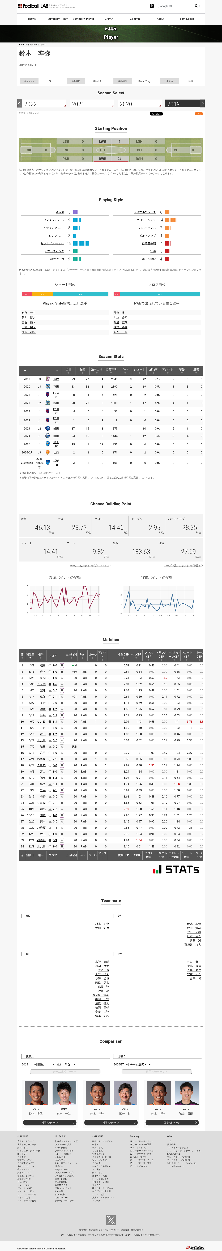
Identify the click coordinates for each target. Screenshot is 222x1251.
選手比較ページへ (157, 1071)
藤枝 (56, 379)
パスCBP (136, 654)
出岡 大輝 (102, 999)
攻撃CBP (123, 654)
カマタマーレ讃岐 (100, 1182)
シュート (139, 369)
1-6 (55, 684)
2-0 (55, 703)
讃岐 (43, 709)
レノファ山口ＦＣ (100, 1179)
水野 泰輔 (102, 961)
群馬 (43, 715)
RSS (199, 113)
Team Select (186, 18)
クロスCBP (149, 654)
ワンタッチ (53, 220)
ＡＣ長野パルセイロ (101, 1157)
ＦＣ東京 (21, 1157)
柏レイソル (22, 1154)
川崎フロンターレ (25, 1166)
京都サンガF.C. (24, 1179)
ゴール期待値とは (175, 1166)
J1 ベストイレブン (138, 1147)
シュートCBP (186, 654)
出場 (68, 369)
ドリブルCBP (161, 654)
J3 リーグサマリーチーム (141, 1160)
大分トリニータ (62, 1197)
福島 (43, 665)
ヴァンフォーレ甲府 (64, 1172)
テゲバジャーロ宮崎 (64, 1200)
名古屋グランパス (25, 1176)
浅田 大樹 (194, 932)
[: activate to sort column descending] (25, 370)
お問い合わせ (137, 1230)
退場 (196, 369)
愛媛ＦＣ (96, 1185)
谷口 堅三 (194, 961)
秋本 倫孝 (194, 936)
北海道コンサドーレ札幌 (66, 1141)
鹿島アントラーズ (25, 1141)
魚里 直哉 (120, 322)
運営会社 (125, 1230)
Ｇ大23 (41, 721)
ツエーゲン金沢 (99, 1160)
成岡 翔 (103, 986)
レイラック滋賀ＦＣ (101, 1166)
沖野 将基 (120, 327)
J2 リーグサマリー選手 (140, 1154)
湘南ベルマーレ (62, 1169)
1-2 (55, 709)
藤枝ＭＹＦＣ (61, 1185)
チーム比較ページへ (65, 1071)
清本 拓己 (102, 1016)
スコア (53, 655)
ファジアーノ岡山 (25, 1191)
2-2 (55, 809)
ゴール (125, 369)
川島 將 (195, 940)
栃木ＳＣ (96, 1144)
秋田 (56, 386)
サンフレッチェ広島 (26, 1194)
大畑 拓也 (102, 928)
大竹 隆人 (102, 974)
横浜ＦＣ (59, 1166)
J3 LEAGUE (97, 1136)
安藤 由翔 (102, 1011)
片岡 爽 (103, 991)
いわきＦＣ (60, 1157)
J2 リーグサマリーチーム (141, 1151)
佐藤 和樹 (29, 332)
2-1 (55, 696)
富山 (43, 734)
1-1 (55, 715)
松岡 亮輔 (102, 1007)
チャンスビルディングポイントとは (89, 565)
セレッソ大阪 (23, 1185)
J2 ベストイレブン (138, 1157)
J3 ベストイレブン (138, 1166)
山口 (56, 452)
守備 (153, 251)
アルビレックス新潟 (64, 1176)
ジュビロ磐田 (61, 1182)
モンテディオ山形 (63, 1154)
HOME (32, 18)
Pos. (82, 654)
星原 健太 (102, 1003)
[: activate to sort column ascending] (35, 370)
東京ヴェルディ (24, 1160)
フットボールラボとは (177, 1147)
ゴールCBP (199, 654)
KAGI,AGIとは (173, 1154)
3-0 (55, 728)
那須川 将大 (192, 944)
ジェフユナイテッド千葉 (28, 1151)
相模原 (41, 759)
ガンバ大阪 (22, 1182)
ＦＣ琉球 (96, 1200)
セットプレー (52, 243)
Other (170, 1136)
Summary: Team (58, 18)
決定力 (60, 212)
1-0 (55, 665)
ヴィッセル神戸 (24, 1188)
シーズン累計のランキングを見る (182, 565)
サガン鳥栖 (60, 1194)
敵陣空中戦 (57, 259)
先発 (82, 369)
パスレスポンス (54, 251)
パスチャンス (147, 227)
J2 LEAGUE (60, 1136)
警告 (182, 369)
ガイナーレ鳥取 (99, 1176)
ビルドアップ (147, 235)
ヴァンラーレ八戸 (63, 1144)
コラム (170, 1141)
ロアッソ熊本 (98, 1194)
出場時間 (111, 369)
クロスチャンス (146, 220)
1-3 (55, 721)
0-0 (55, 690)
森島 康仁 (194, 970)
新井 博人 (29, 317)
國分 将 (119, 312)
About (160, 18)
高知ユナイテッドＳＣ (102, 1188)
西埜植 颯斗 (100, 995)
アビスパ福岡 (23, 1197)
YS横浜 (41, 840)
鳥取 (43, 696)
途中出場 (96, 369)
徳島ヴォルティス (63, 1188)
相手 (41, 654)
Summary (134, 1136)
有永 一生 (29, 312)
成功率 (153, 369)
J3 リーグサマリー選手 (140, 1163)
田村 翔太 (29, 327)
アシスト (167, 369)
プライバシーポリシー (109, 1230)
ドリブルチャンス (145, 212)
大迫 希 (103, 970)
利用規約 (83, 1230)
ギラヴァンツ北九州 (101, 1191)
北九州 (41, 740)
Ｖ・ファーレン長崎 (26, 1200)
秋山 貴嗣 (194, 928)
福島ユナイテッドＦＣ (102, 1141)
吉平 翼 (195, 978)
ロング (56, 235)
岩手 (43, 753)
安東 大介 (194, 974)
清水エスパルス (24, 1172)
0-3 (55, 840)
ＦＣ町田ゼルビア (25, 1163)
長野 (43, 703)
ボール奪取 (149, 259)
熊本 (43, 671)
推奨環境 (93, 1230)
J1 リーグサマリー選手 (140, 1144)
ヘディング (53, 227)
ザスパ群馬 (97, 1147)
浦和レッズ (22, 1147)
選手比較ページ (50, 1122)
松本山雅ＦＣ (98, 1154)
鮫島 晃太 (102, 982)
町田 (56, 428)
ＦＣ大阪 (96, 1169)
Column (135, 18)
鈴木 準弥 (194, 924)
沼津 (43, 690)
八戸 (43, 728)
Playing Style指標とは (164, 269)
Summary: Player (83, 18)
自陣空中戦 (149, 243)
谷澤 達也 (102, 978)
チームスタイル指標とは (178, 1160)
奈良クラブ (97, 1172)
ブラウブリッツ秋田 (64, 1151)
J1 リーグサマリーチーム (141, 1141)
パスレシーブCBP (174, 654)
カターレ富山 (61, 1179)
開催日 (30, 654)
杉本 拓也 (102, 924)
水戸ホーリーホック (26, 1144)
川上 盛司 (120, 317)
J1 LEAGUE (22, 1136)
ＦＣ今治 (59, 1191)
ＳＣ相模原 (97, 1151)
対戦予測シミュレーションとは (181, 1163)
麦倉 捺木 (29, 322)
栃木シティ (60, 1160)
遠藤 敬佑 (194, 966)
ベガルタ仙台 (61, 1147)
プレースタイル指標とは (178, 1157)
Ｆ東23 (41, 678)
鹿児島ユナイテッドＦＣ (103, 1197)
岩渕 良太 (102, 966)
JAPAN (109, 18)
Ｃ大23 (41, 684)
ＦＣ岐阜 (96, 1163)
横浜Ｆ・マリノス (25, 1169)
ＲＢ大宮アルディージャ (66, 1163)
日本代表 (171, 1144)
